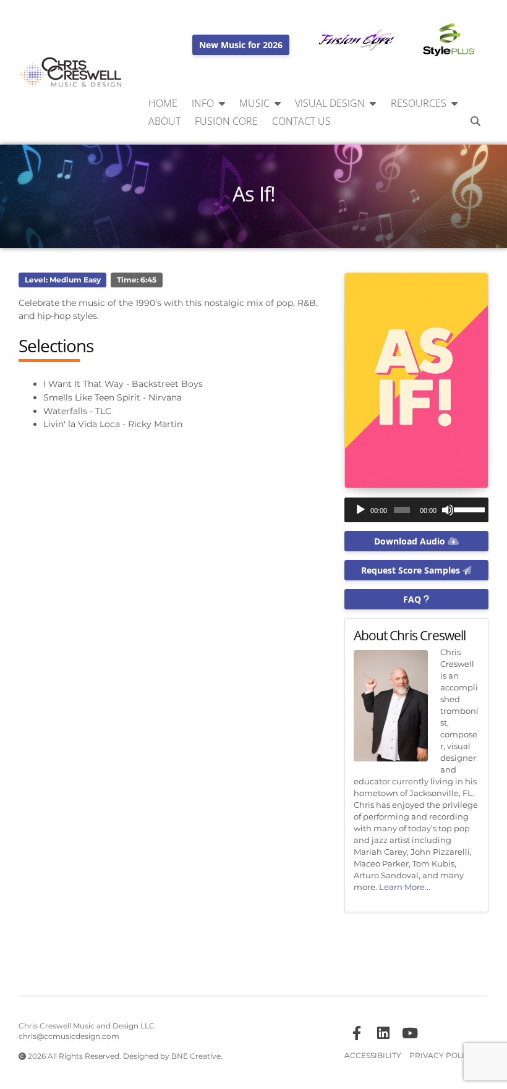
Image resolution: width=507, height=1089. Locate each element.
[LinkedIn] (383, 1033)
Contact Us (301, 121)
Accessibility (372, 1055)
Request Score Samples (411, 570)
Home (162, 103)
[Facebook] (356, 1033)
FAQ (413, 599)
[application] (416, 510)
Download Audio (411, 541)
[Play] (360, 510)
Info (203, 103)
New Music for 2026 (241, 45)
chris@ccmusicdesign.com (69, 1036)
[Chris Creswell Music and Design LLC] (70, 72)
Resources (418, 103)
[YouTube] (410, 1033)
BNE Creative (196, 1056)
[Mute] (447, 510)
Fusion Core (226, 121)
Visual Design (330, 103)
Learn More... (404, 887)
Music (254, 103)
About (164, 121)
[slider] (468, 509)
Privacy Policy (442, 1055)
